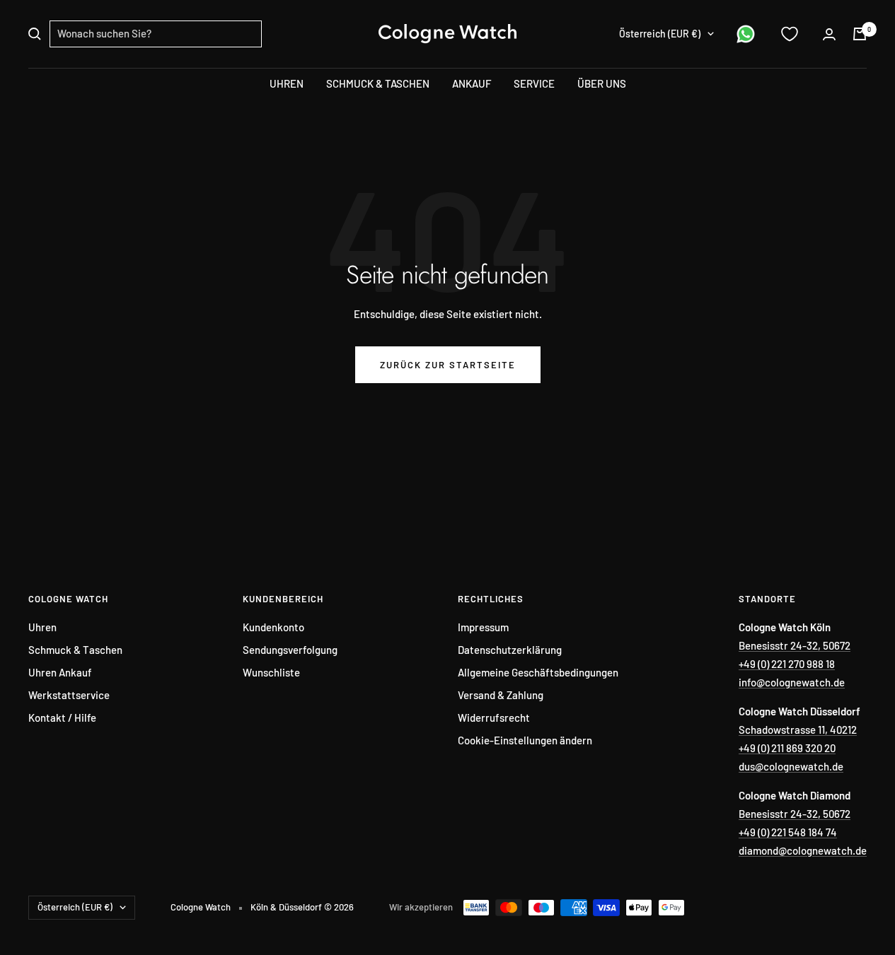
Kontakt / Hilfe (62, 717)
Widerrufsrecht (494, 717)
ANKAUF (471, 83)
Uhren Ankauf (60, 672)
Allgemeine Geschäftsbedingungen (538, 672)
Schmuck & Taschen (75, 649)
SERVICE (534, 83)
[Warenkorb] (860, 34)
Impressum (483, 627)
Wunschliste (271, 672)
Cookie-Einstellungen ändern (525, 740)
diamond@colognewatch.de (803, 850)
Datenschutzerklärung (510, 649)
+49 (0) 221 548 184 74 (788, 832)
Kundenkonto (273, 627)
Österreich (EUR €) (659, 34)
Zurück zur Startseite (448, 364)
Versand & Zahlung (500, 695)
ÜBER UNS (601, 83)
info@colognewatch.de (792, 682)
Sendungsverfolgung (290, 649)
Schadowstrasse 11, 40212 (798, 729)
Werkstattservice (69, 695)
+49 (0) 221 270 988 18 (787, 663)
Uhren (42, 627)
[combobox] (156, 33)
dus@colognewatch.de (791, 766)
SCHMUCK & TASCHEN (377, 83)
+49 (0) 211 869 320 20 (787, 748)
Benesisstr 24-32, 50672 (794, 645)
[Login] (829, 34)
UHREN (287, 83)
